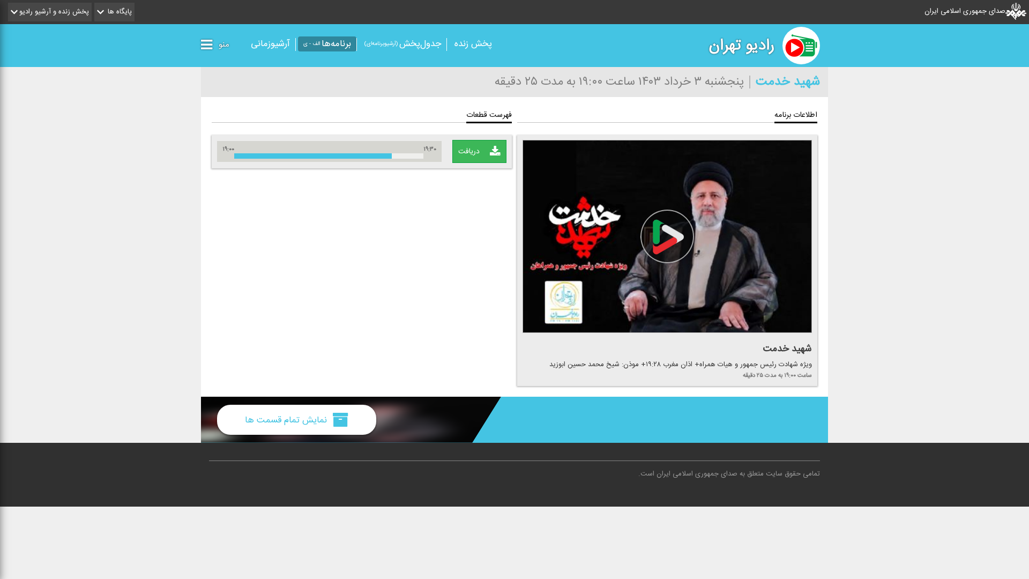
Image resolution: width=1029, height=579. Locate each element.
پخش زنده (473, 43)
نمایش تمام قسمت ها (287, 419)
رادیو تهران (741, 45)
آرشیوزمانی (270, 43)
